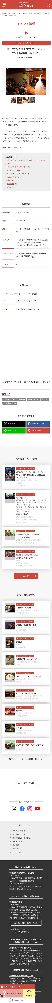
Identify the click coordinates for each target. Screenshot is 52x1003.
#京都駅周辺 (21, 522)
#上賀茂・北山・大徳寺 (25, 543)
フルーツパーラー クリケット (29, 676)
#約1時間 (33, 520)
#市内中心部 (21, 485)
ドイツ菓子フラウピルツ (17, 167)
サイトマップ (17, 841)
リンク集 (15, 849)
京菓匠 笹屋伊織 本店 (26, 625)
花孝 (9, 180)
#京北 (18, 664)
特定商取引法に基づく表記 (21, 838)
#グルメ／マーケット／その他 (14, 399)
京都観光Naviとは (18, 831)
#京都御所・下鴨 (10, 403)
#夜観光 (19, 483)
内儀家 (19, 642)
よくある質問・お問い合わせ (26, 923)
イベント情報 (11, 13)
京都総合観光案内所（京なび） (22, 873)
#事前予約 (20, 610)
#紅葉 (38, 540)
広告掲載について (18, 929)
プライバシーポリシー (20, 834)
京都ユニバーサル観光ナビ (20, 948)
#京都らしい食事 (29, 540)
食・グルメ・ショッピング (25, 604)
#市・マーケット (22, 520)
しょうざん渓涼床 (23, 537)
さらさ (10, 187)
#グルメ (44, 399)
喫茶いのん (11, 177)
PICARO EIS (12, 170)
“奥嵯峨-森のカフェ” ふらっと (28, 659)
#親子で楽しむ (33, 399)
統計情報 (15, 845)
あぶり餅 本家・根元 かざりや (30, 745)
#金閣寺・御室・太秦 (24, 566)
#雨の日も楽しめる (35, 480)
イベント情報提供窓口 (20, 932)
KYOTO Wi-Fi (17, 852)
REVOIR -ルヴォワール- (26, 693)
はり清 (19, 710)
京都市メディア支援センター (21, 976)
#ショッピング (28, 627)
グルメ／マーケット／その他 (24, 13)
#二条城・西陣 (21, 563)
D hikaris (10, 184)
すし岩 (19, 728)
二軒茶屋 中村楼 (23, 608)
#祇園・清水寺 (21, 613)
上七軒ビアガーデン (24, 558)
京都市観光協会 (15, 902)
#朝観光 (31, 517)
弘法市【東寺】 (22, 514)
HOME (4, 13)
